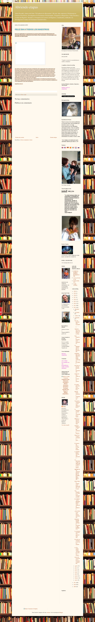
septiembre (77, 317)
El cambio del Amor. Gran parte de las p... (77, 387)
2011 (75, 582)
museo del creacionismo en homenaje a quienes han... (77, 560)
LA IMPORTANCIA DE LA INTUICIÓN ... (77, 348)
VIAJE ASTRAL (75, 284)
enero (76, 580)
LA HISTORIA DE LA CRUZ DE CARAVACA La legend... (77, 463)
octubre (76, 315)
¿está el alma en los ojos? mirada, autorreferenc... (77, 514)
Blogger (61, 612)
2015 (75, 301)
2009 (75, 586)
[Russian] (79, 147)
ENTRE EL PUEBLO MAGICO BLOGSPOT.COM (76, 273)
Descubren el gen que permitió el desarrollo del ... (77, 369)
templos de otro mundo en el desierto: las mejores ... (77, 378)
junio (76, 570)
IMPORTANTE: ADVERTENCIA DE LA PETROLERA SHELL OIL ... (77, 474)
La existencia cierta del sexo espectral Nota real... (77, 534)
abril (76, 574)
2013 (75, 305)
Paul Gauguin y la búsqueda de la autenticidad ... (77, 339)
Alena (64, 406)
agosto (76, 566)
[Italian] (73, 147)
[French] (65, 147)
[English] (63, 147)
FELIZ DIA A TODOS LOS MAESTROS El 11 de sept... (77, 485)
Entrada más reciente (19, 137)
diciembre (77, 309)
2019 (75, 293)
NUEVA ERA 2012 (76, 281)
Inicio (37, 137)
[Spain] (71, 147)
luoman (48, 612)
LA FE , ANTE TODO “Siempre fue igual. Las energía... (77, 551)
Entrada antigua (53, 137)
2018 (75, 295)
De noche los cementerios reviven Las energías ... (77, 542)
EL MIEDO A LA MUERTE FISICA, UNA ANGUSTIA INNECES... (77, 504)
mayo (76, 572)
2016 (75, 299)
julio (76, 568)
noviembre (77, 312)
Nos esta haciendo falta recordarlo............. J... (77, 324)
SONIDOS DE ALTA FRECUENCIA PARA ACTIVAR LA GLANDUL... (77, 358)
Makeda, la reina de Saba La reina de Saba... (77, 421)
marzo (76, 576)
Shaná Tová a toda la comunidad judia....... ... (77, 438)
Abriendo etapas (26, 7)
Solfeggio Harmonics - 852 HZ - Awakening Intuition (77, 429)
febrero (76, 578)
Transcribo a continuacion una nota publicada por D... (77, 404)
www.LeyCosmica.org (76, 278)
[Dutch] (76, 147)
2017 (75, 297)
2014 (75, 303)
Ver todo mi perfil (65, 425)
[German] (68, 147)
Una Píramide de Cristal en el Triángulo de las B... (77, 494)
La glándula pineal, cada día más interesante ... (77, 455)
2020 (75, 291)
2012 (75, 307)
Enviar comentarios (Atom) (26, 140)
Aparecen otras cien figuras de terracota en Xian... (77, 331)
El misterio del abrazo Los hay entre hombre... (77, 446)
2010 (75, 584)
